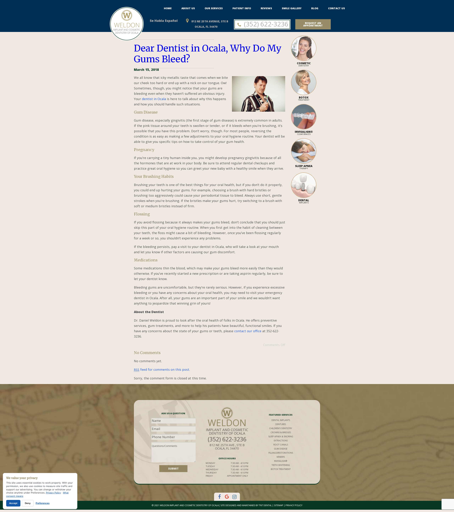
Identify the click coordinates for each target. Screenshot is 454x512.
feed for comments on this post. (162, 369)
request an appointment (313, 24)
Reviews (266, 8)
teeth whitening (281, 465)
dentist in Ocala (154, 99)
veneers (280, 456)
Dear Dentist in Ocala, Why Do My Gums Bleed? (207, 54)
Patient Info (241, 8)
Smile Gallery (291, 8)
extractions (281, 440)
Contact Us (336, 8)
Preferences (42, 503)
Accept (13, 503)
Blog (314, 8)
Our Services (214, 8)
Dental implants (281, 420)
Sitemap (278, 505)
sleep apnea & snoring (280, 436)
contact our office (247, 331)
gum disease (280, 448)
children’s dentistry (280, 428)
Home (168, 8)
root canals (280, 444)
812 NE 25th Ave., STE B (227, 446)
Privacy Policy (294, 505)
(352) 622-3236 (265, 24)
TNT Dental (265, 505)
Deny (28, 503)
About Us (188, 8)
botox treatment (281, 469)
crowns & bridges (281, 432)
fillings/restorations (280, 452)
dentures (280, 424)
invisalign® (280, 460)
